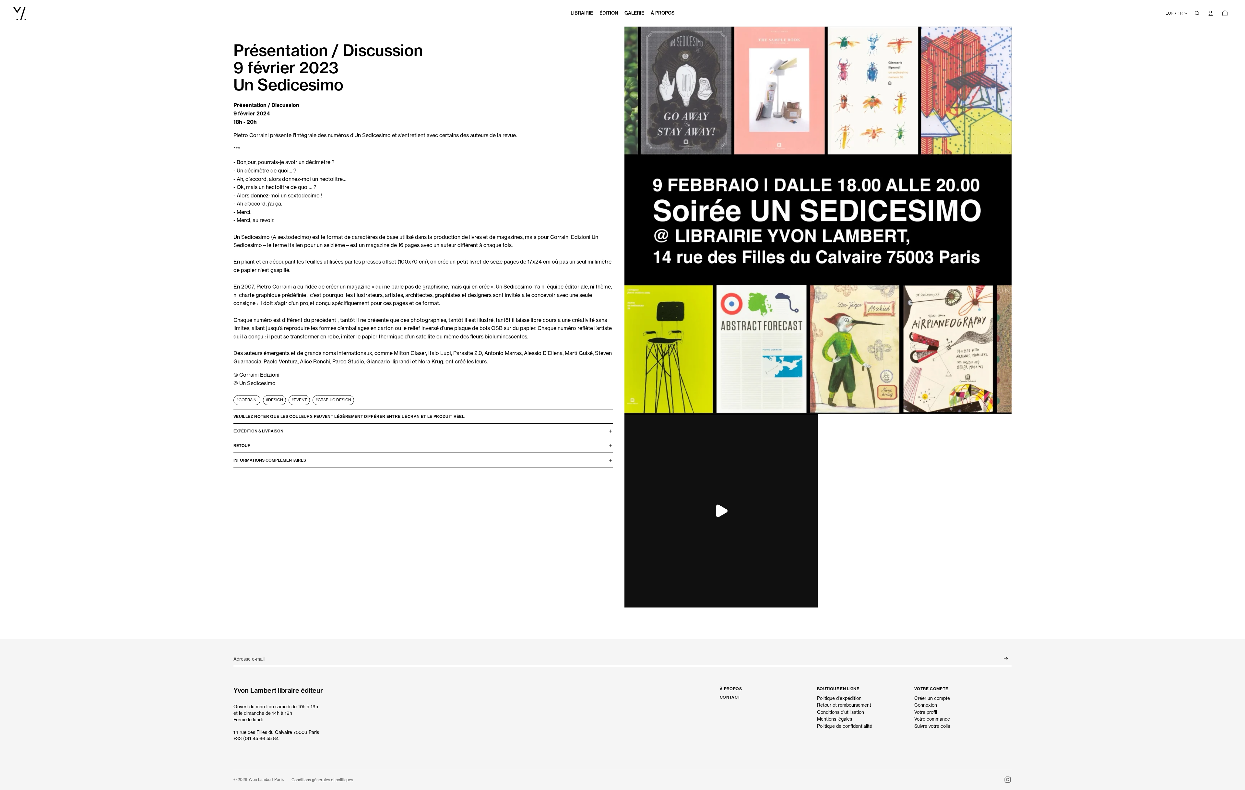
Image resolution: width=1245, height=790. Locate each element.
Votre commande (932, 719)
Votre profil (925, 712)
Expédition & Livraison (258, 431)
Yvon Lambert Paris (266, 779)
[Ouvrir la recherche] (1197, 13)
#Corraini (246, 400)
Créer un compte (932, 698)
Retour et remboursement (844, 705)
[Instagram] (1008, 780)
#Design (274, 400)
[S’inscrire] (1006, 659)
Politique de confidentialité (844, 726)
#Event (299, 400)
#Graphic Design (333, 400)
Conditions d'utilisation (840, 712)
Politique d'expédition (839, 698)
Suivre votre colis (932, 726)
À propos (731, 688)
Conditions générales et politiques (322, 779)
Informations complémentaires (269, 460)
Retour (242, 445)
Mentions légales (834, 719)
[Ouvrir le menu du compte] (1211, 13)
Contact (730, 697)
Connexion (925, 705)
